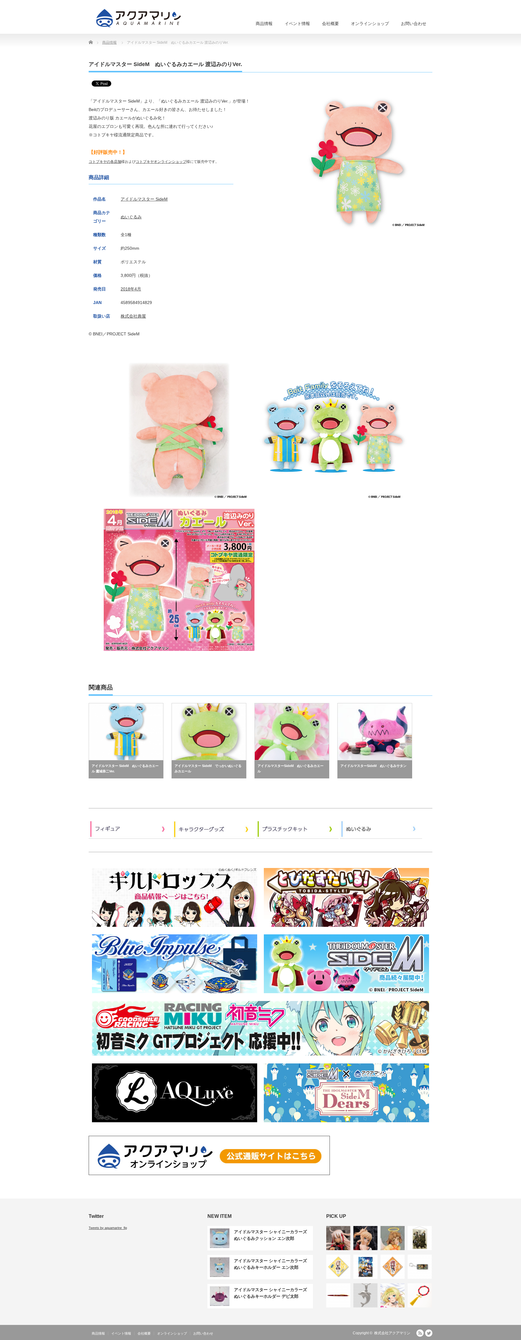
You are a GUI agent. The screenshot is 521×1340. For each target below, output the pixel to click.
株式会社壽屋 (133, 316)
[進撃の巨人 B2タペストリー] (420, 1238)
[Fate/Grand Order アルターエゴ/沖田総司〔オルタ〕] (338, 1238)
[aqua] (139, 18)
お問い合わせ (413, 23)
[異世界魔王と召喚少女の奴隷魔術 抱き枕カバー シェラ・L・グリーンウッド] (392, 1295)
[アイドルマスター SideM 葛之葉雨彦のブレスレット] (420, 1295)
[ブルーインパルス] (174, 995)
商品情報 (264, 23)
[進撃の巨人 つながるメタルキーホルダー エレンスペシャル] (420, 1267)
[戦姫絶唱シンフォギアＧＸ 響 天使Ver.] (392, 1238)
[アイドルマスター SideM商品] (346, 995)
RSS (420, 1333)
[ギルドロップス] (174, 928)
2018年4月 (131, 289)
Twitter (428, 1333)
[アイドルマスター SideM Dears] (346, 1124)
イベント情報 (297, 23)
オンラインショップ (370, 23)
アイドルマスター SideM (144, 199)
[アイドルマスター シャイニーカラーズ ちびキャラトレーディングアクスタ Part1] (338, 1267)
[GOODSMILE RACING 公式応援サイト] (260, 1057)
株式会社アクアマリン (392, 1333)
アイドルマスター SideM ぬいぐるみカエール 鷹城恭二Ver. (125, 768)
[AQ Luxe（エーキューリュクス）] (174, 1124)
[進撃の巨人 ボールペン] (338, 1295)
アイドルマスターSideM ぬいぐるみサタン (373, 766)
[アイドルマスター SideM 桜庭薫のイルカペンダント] (365, 1295)
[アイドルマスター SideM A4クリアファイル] (365, 1267)
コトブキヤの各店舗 (105, 162)
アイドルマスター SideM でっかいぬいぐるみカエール (208, 768)
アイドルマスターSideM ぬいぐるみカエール (290, 768)
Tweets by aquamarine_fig (108, 1228)
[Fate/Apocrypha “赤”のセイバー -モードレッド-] (365, 1238)
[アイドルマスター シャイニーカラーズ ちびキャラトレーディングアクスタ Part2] (392, 1267)
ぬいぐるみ (131, 216)
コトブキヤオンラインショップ (161, 162)
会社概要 (330, 23)
